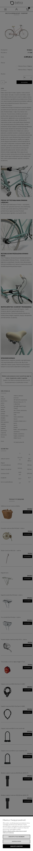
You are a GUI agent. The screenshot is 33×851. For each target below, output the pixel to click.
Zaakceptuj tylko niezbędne (16, 836)
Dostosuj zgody (16, 841)
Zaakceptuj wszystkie (16, 846)
